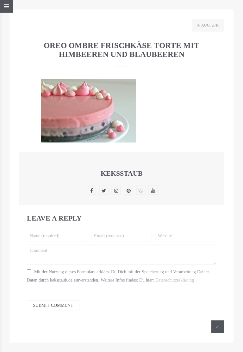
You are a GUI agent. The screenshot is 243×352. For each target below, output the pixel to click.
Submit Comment (53, 305)
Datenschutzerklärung (174, 280)
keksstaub (122, 173)
